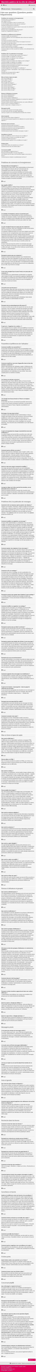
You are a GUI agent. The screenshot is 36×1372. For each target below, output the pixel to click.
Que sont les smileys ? (6, 81)
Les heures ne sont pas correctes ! (9, 40)
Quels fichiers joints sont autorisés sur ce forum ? (12, 145)
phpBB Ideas (16, 1305)
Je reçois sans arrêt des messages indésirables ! (12, 111)
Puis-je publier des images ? (7, 82)
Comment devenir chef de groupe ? (9, 100)
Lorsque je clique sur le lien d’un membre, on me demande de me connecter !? (17, 49)
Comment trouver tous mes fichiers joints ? (11, 146)
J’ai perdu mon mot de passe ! (8, 28)
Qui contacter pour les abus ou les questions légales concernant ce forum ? (16, 155)
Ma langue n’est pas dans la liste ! (8, 43)
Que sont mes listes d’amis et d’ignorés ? (10, 117)
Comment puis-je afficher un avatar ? (9, 46)
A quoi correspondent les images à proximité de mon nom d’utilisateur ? (17, 44)
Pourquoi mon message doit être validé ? (10, 72)
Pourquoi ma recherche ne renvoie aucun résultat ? (12, 126)
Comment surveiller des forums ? (8, 138)
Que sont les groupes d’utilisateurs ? (9, 97)
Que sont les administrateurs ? (8, 94)
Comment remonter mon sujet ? (8, 73)
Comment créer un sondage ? (8, 59)
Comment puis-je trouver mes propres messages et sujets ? (14, 130)
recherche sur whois (6, 1321)
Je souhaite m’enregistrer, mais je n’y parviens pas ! (13, 22)
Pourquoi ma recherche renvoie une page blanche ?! (13, 128)
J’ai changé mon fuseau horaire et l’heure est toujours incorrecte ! (16, 41)
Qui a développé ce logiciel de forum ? (9, 151)
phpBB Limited (11, 1289)
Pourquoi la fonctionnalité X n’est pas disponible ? (12, 152)
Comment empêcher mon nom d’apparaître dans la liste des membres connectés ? (17, 38)
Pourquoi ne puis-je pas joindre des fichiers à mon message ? (15, 65)
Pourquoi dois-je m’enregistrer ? (8, 19)
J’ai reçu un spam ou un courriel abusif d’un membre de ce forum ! (16, 112)
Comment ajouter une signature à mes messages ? (12, 58)
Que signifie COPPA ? (6, 21)
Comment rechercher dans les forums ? (10, 125)
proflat (4, 1369)
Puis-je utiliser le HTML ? (6, 80)
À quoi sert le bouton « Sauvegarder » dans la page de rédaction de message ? (16, 70)
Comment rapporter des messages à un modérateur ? (13, 68)
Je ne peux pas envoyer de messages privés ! (11, 109)
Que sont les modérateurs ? (7, 96)
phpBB (4, 424)
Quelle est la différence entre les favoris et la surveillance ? (14, 135)
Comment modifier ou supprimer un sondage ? (11, 62)
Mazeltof (10, 1369)
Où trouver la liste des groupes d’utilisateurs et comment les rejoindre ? (17, 99)
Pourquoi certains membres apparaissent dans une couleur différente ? (17, 102)
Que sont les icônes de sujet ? (8, 90)
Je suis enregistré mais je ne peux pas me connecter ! (13, 24)
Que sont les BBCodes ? (6, 78)
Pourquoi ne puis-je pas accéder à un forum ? (11, 63)
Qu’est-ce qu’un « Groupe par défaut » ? (10, 103)
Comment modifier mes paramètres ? (9, 36)
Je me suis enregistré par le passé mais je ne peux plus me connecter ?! (17, 26)
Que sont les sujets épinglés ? (8, 87)
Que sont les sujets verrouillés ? (8, 88)
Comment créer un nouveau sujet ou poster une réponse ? (14, 55)
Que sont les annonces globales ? (9, 84)
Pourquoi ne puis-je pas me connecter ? (10, 25)
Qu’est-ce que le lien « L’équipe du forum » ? (11, 104)
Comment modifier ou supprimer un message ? (11, 56)
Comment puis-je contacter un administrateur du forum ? (14, 157)
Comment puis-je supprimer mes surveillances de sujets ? (14, 140)
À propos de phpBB (10, 1294)
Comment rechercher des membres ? (9, 129)
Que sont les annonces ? (7, 85)
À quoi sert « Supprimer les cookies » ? (10, 31)
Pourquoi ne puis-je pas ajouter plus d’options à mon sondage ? (15, 60)
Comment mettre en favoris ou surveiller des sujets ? (13, 137)
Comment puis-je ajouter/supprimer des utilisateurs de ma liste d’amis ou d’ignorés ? (17, 119)
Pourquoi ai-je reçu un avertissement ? (10, 66)
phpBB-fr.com (9, 1367)
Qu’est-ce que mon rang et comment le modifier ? (12, 47)
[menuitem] (5, 5)
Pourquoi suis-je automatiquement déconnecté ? (12, 29)
